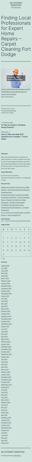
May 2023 (4, 364)
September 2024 (6, 324)
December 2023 (6, 346)
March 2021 (5, 412)
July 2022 (4, 390)
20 (16, 246)
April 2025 (4, 306)
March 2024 (5, 339)
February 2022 (5, 402)
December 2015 (6, 417)
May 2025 (4, 303)
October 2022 (5, 382)
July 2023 (4, 359)
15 (24, 242)
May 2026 (4, 273)
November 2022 (6, 379)
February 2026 (5, 281)
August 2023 (5, 357)
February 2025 (5, 311)
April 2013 (4, 440)
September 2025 (6, 293)
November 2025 (6, 288)
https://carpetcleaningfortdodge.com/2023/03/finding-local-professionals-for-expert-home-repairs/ (15, 91)
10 (3, 242)
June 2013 (4, 435)
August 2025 (5, 296)
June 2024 (4, 331)
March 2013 (5, 443)
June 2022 (4, 392)
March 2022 (5, 400)
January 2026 (5, 283)
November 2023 (6, 349)
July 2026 (4, 268)
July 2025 (4, 298)
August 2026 (5, 265)
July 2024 (4, 329)
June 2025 (4, 301)
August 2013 (5, 430)
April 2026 (4, 276)
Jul (4, 258)
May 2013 (4, 438)
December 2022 (6, 377)
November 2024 (6, 319)
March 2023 (5, 369)
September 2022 (6, 384)
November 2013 (6, 422)
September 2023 (6, 354)
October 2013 (5, 425)
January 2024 (5, 344)
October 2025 (5, 291)
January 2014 (5, 420)
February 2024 (5, 341)
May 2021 (4, 407)
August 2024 (5, 326)
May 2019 (4, 415)
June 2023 (4, 362)
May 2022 (4, 395)
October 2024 (5, 321)
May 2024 (4, 334)
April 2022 (4, 397)
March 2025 (5, 308)
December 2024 (6, 316)
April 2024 (4, 336)
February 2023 (5, 372)
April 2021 (4, 410)
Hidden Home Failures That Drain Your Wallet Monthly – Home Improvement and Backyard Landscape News (15, 190)
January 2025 (5, 314)
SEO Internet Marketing (9, 110)
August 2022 (5, 387)
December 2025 (6, 286)
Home (11, 112)
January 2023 (5, 374)
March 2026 (5, 278)
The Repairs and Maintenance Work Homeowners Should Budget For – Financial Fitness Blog (15, 207)
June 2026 (4, 270)
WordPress (17, 455)
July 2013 (4, 433)
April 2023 (4, 367)
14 (20, 242)
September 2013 (6, 428)
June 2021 (4, 405)
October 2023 (5, 352)
